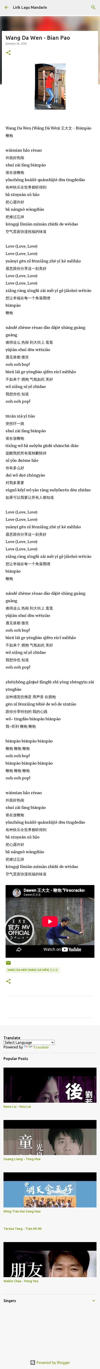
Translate (41, 1047)
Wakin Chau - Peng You (20, 1281)
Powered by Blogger (53, 1362)
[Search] (93, 7)
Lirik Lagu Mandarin (30, 7)
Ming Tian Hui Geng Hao (22, 1211)
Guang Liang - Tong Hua (21, 1159)
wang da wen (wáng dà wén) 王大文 (32, 969)
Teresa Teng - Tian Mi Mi (22, 1229)
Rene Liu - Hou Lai (17, 1106)
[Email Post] (8, 964)
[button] (8, 53)
